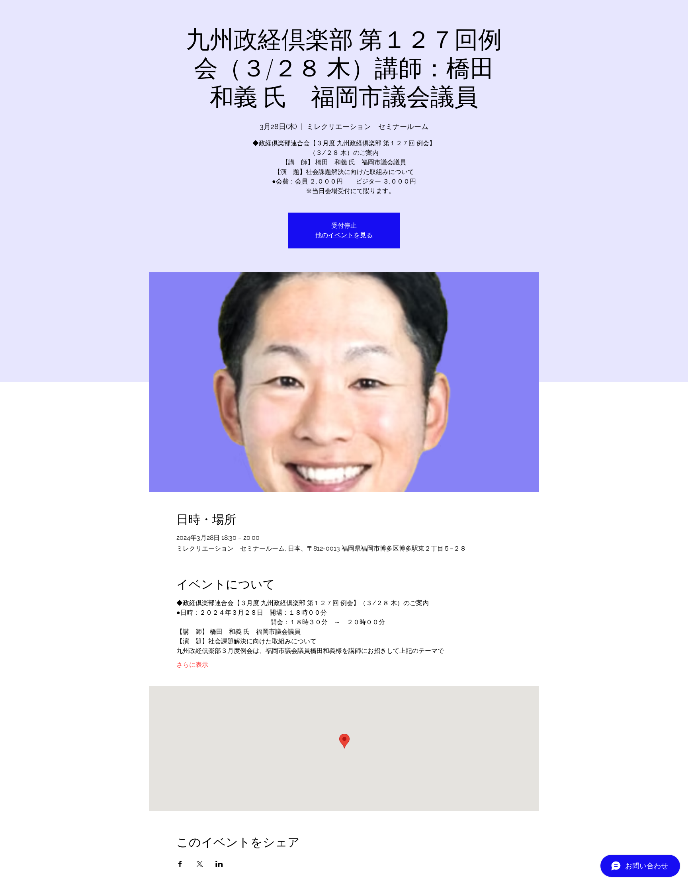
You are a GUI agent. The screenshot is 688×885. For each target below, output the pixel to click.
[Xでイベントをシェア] (199, 864)
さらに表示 (192, 664)
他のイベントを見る (344, 235)
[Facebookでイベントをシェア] (180, 864)
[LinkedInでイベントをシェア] (219, 864)
